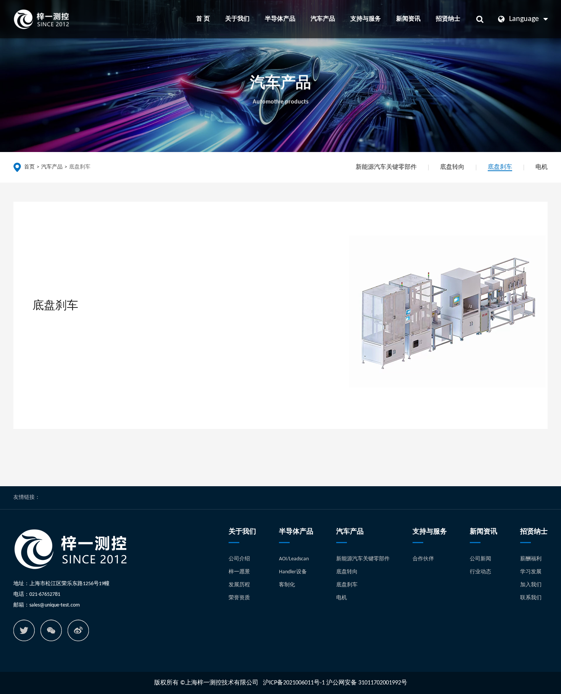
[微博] (78, 630)
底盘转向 (452, 167)
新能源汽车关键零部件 (386, 167)
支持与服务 (365, 19)
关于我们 (237, 19)
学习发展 (531, 572)
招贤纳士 (448, 19)
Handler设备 (293, 572)
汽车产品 (323, 19)
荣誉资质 (239, 598)
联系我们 (531, 598)
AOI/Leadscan (294, 559)
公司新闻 (480, 559)
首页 (29, 167)
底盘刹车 (79, 167)
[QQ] (51, 630)
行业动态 (480, 572)
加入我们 (531, 585)
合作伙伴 (423, 559)
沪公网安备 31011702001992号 (366, 683)
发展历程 (239, 585)
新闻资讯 (408, 19)
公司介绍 (239, 559)
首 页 (203, 19)
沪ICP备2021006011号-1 (294, 683)
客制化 (287, 585)
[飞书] (24, 630)
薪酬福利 (531, 559)
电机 (541, 167)
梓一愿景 (239, 572)
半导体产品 (280, 19)
